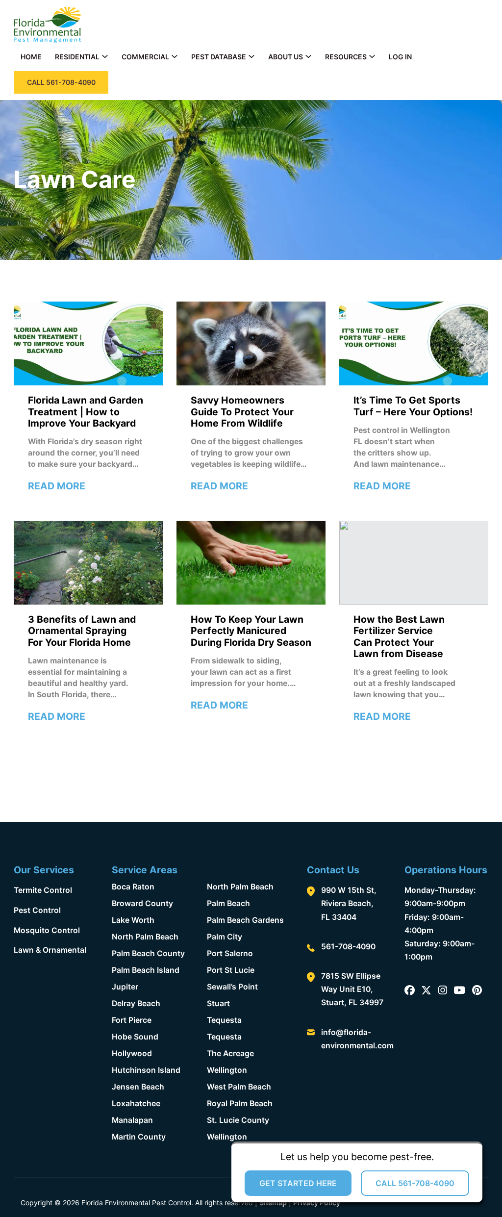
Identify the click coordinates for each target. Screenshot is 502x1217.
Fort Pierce (131, 1020)
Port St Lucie (230, 970)
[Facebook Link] (409, 990)
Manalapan (132, 1120)
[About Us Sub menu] (308, 56)
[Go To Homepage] (47, 25)
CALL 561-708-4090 (61, 82)
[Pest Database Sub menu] (251, 56)
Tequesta (224, 1020)
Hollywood (132, 1053)
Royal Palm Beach (240, 1103)
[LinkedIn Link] (459, 990)
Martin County (139, 1136)
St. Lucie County (238, 1120)
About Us (285, 56)
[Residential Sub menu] (104, 56)
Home (31, 56)
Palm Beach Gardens (245, 920)
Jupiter (125, 986)
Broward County (142, 903)
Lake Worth (133, 920)
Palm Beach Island (145, 970)
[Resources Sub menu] (372, 56)
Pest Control (37, 910)
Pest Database (218, 56)
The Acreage (230, 1053)
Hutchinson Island (146, 1070)
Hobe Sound (135, 1036)
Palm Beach (228, 903)
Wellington (227, 1070)
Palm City (224, 936)
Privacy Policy (316, 1202)
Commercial (145, 56)
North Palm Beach (145, 936)
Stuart (218, 1003)
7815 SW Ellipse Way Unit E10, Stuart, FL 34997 (352, 989)
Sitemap (273, 1202)
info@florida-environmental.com (357, 1039)
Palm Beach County (148, 953)
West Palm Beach (239, 1086)
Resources (346, 56)
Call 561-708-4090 (415, 1183)
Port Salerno (230, 953)
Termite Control (43, 890)
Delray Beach (136, 1003)
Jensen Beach (138, 1086)
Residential (77, 56)
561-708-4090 (348, 946)
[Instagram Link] (442, 990)
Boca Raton (133, 886)
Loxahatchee (136, 1103)
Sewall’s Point (232, 986)
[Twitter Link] (426, 990)
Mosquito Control (47, 930)
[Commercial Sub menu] (174, 56)
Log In (400, 56)
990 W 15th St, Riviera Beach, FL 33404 (348, 903)
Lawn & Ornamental (50, 950)
